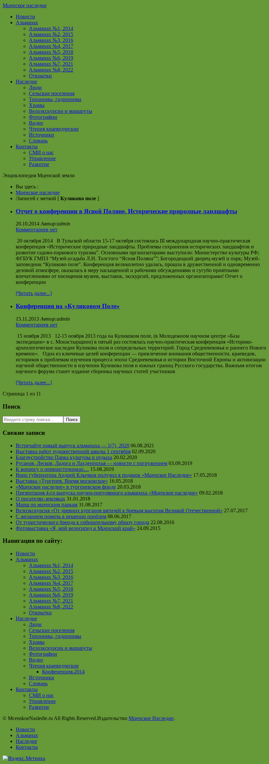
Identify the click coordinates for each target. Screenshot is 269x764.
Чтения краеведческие (54, 129)
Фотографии (43, 117)
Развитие (39, 164)
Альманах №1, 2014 (51, 28)
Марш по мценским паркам (46, 504)
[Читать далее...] (34, 293)
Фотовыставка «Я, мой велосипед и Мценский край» (75, 528)
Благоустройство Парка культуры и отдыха (64, 457)
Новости (25, 16)
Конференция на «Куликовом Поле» (68, 306)
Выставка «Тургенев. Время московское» (62, 481)
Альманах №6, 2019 (51, 58)
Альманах (27, 22)
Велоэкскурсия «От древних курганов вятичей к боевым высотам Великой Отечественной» (119, 510)
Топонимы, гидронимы (55, 99)
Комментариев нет (36, 229)
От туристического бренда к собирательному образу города (82, 522)
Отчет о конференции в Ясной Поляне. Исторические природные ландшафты (126, 211)
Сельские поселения (51, 93)
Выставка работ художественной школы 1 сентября (73, 451)
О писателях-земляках (40, 498)
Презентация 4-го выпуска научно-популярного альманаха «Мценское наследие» (107, 493)
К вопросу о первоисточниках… (52, 469)
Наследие (26, 81)
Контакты (27, 146)
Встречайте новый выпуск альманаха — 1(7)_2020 (72, 445)
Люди (35, 87)
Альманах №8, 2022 (51, 70)
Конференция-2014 (63, 671)
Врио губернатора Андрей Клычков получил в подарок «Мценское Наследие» (104, 475)
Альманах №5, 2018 (51, 52)
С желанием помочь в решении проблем (61, 516)
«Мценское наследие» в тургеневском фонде (66, 487)
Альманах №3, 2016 (51, 40)
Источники (41, 135)
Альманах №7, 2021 (51, 64)
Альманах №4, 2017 (51, 46)
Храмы (37, 105)
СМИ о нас (41, 152)
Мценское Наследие (151, 718)
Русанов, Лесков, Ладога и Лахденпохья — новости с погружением (91, 463)
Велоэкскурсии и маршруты (60, 111)
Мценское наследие (25, 5)
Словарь (38, 140)
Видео (36, 123)
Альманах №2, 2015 (51, 34)
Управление (42, 158)
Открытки (40, 75)
